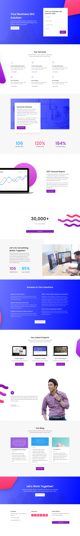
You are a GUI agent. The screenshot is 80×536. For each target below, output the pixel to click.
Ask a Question (40, 321)
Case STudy (19, 364)
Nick (14, 451)
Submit (63, 32)
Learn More (15, 28)
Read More (14, 71)
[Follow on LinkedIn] (44, 515)
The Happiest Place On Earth (19, 449)
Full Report (51, 191)
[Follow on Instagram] (46, 515)
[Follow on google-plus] (38, 515)
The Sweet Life (56, 449)
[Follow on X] (35, 515)
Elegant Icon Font (40, 440)
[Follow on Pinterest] (41, 515)
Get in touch (40, 494)
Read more (19, 442)
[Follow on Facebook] (32, 515)
